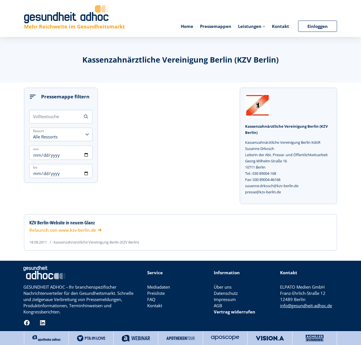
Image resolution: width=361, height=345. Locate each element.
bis (35, 167)
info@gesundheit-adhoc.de (306, 305)
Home (187, 26)
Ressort (38, 131)
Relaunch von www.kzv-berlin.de (62, 230)
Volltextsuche (46, 116)
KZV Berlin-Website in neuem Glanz (62, 223)
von (36, 149)
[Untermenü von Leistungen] (264, 26)
